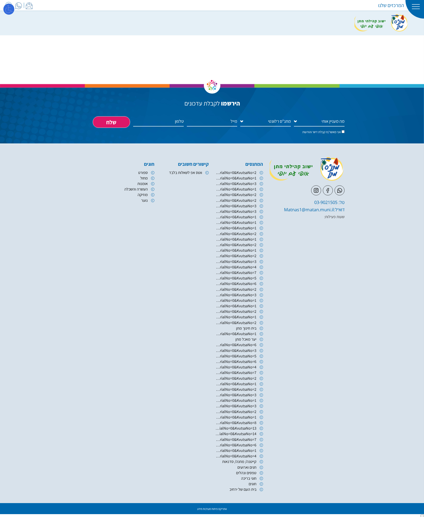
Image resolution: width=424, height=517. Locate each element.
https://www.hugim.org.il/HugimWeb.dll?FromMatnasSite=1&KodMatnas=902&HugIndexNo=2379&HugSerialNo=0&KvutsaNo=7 (235, 272)
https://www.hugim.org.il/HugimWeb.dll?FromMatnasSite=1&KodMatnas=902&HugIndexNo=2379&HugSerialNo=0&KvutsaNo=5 (235, 278)
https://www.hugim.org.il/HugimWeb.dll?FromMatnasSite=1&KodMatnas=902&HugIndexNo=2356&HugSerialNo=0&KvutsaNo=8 (235, 422)
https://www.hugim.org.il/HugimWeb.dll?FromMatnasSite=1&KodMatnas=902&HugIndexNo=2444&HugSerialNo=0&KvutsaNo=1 (235, 417)
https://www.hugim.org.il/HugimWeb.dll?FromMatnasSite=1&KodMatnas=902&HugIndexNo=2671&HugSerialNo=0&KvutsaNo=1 (235, 316)
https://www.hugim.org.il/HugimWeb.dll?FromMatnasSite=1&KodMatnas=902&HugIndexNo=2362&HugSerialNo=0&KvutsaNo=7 (235, 372)
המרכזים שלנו (391, 5)
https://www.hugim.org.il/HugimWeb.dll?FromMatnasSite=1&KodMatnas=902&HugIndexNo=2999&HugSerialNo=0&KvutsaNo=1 (235, 400)
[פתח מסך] (8, 8)
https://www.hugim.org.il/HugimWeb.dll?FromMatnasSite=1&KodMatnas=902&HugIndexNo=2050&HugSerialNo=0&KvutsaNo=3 (235, 205)
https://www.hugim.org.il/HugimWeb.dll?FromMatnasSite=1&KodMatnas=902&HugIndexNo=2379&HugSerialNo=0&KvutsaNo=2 (235, 172)
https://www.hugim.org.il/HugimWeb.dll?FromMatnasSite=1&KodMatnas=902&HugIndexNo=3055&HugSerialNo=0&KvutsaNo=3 (235, 211)
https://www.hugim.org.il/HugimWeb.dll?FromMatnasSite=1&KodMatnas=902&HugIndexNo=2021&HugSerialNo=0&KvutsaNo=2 (235, 289)
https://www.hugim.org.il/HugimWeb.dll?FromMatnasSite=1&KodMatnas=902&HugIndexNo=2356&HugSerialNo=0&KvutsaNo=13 (235, 428)
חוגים (252, 483)
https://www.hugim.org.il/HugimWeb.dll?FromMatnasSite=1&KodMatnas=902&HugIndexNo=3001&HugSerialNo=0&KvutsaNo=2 (235, 378)
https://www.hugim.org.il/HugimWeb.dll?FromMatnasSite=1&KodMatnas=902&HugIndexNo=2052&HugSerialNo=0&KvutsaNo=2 (235, 311)
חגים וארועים (246, 467)
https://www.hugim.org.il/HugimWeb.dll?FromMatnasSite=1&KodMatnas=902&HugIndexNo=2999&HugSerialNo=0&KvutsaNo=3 (235, 394)
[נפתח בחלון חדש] (18, 5)
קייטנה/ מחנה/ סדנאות (239, 461)
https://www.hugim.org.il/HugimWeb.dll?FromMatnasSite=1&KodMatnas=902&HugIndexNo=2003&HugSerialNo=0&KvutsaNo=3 (235, 183)
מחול (144, 178)
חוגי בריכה (248, 478)
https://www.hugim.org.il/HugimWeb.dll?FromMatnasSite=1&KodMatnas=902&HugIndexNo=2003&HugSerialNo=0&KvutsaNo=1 (235, 189)
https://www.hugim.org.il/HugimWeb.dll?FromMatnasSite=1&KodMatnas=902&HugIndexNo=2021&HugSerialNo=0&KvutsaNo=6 (235, 283)
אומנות (142, 183)
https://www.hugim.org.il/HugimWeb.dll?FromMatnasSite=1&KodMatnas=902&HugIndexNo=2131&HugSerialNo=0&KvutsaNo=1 (235, 222)
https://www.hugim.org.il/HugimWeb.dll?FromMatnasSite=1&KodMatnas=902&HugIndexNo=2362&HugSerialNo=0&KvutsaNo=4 (235, 367)
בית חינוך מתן (246, 328)
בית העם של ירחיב (242, 489)
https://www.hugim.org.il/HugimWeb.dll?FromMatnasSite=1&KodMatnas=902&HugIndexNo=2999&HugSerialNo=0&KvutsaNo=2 (235, 389)
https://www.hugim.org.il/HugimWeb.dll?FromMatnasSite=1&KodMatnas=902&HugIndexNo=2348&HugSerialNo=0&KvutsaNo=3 (235, 405)
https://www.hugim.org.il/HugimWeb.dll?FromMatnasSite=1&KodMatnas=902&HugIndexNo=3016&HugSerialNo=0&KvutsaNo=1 (235, 250)
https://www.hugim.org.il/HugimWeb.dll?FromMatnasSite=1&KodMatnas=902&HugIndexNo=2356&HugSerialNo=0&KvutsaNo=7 (235, 439)
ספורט (143, 172)
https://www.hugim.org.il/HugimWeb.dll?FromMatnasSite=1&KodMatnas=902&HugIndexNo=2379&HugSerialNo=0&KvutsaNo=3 (235, 261)
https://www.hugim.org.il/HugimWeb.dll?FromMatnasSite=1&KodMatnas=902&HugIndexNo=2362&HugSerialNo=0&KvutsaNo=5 (235, 356)
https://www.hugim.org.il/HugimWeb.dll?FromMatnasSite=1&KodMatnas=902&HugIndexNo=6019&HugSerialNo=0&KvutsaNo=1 (235, 216)
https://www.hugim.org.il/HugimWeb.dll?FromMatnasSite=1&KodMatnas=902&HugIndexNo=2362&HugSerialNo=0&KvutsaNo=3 (235, 350)
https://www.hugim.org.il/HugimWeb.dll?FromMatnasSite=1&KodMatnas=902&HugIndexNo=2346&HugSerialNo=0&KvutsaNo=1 (235, 178)
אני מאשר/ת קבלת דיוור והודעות (321, 132)
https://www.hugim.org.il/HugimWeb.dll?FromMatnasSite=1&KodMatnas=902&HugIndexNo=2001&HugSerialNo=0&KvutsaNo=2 (235, 244)
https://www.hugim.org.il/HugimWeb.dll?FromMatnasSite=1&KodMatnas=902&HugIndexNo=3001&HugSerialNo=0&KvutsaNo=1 (235, 383)
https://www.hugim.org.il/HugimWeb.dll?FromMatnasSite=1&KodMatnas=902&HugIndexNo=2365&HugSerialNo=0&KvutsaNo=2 (235, 411)
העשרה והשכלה (136, 189)
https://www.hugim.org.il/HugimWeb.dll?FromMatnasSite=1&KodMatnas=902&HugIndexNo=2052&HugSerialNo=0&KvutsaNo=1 (235, 305)
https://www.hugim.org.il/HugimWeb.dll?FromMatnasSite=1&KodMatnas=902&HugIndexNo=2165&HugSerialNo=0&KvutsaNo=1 (235, 450)
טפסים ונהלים (246, 472)
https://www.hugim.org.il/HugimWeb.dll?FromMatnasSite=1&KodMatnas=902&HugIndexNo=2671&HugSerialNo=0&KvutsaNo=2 (235, 322)
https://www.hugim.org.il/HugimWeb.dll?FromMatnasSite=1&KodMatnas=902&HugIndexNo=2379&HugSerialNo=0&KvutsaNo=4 (235, 267)
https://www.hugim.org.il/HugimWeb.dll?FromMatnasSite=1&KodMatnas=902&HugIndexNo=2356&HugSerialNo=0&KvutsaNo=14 (235, 433)
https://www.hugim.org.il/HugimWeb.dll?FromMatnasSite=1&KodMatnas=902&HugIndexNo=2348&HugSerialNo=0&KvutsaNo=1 (235, 333)
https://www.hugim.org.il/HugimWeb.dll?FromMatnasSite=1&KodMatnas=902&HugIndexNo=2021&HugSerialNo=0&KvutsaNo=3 (235, 294)
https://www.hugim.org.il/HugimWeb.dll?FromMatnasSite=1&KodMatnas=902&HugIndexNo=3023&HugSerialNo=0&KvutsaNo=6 (235, 344)
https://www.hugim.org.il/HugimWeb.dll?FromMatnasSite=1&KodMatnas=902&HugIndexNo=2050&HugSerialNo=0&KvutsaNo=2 (235, 200)
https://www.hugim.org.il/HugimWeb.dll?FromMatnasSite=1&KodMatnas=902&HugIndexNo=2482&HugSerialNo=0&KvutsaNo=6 (235, 444)
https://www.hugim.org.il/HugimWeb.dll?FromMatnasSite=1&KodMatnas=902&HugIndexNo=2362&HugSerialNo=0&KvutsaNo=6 (235, 361)
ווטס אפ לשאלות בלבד (185, 172)
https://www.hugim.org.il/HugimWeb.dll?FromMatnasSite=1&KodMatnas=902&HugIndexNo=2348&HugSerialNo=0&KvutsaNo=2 (235, 255)
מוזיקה (143, 194)
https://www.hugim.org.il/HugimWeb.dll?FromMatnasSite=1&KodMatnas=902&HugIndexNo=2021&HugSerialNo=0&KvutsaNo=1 (235, 300)
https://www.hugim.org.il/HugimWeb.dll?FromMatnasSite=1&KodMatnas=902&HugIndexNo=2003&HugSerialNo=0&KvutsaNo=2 (235, 194)
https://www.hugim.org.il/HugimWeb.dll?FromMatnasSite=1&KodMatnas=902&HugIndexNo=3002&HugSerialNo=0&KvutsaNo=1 (235, 227)
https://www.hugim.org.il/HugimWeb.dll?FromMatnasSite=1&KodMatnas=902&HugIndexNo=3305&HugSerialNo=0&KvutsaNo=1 (235, 239)
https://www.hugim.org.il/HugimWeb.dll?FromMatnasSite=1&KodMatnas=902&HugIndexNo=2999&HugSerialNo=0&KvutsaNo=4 (235, 456)
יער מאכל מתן (245, 339)
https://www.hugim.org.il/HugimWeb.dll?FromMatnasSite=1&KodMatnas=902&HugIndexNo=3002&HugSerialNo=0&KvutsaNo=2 (235, 233)
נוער (144, 200)
